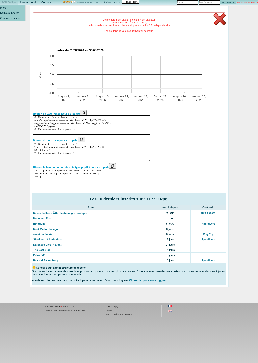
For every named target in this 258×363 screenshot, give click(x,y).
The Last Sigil (42, 249)
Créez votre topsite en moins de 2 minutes (64, 310)
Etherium (39, 223)
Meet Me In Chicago (45, 229)
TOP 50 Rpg (9, 2)
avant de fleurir (42, 234)
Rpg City (208, 234)
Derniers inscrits (9, 12)
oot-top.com (67, 306)
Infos (3, 7)
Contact (46, 2)
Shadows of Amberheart (48, 239)
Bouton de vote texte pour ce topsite (55, 140)
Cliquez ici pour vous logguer (147, 280)
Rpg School (208, 212)
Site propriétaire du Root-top (119, 314)
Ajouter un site (29, 2)
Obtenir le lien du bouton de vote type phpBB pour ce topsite (71, 167)
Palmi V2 (39, 255)
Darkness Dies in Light (47, 244)
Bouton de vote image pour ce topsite (56, 113)
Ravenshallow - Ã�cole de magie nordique (60, 213)
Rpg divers (208, 223)
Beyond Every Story (45, 260)
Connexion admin (10, 18)
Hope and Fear (42, 218)
